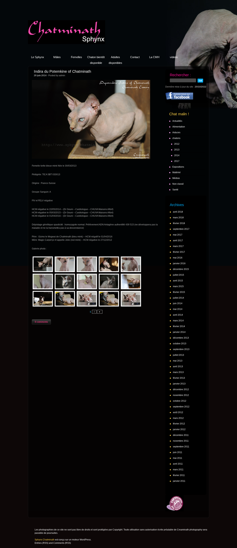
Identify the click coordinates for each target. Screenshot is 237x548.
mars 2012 (178, 418)
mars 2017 (178, 246)
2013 (176, 149)
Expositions (178, 167)
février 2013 (179, 378)
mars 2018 (178, 217)
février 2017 (179, 252)
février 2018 (179, 223)
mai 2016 (177, 257)
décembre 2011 (181, 435)
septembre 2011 (181, 446)
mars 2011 (178, 469)
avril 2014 (178, 315)
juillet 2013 (178, 355)
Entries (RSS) (41, 543)
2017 (176, 161)
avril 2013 (178, 366)
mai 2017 (177, 234)
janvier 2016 (179, 263)
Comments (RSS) (62, 543)
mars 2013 (178, 372)
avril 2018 (178, 212)
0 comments (41, 322)
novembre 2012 (181, 395)
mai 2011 (177, 458)
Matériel (176, 172)
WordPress (85, 539)
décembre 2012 (181, 389)
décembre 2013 (181, 338)
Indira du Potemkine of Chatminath (62, 71)
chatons (176, 138)
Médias (176, 178)
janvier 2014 (179, 332)
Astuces (176, 132)
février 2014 (179, 326)
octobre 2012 (179, 401)
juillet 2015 (178, 275)
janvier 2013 (179, 383)
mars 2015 (178, 286)
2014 (176, 155)
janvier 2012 (179, 429)
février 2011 (179, 475)
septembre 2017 (181, 229)
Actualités (177, 121)
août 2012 (178, 412)
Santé (175, 189)
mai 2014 (177, 309)
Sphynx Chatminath (66, 32)
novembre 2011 (181, 441)
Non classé (178, 184)
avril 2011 (178, 464)
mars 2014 (178, 320)
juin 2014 (177, 303)
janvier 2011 (179, 481)
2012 (176, 144)
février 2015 (179, 292)
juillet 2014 (178, 298)
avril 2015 (178, 280)
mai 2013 (177, 360)
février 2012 (179, 423)
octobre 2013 (179, 343)
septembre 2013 (181, 349)
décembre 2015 (181, 269)
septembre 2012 (181, 406)
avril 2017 (178, 240)
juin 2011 (177, 452)
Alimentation (178, 126)
